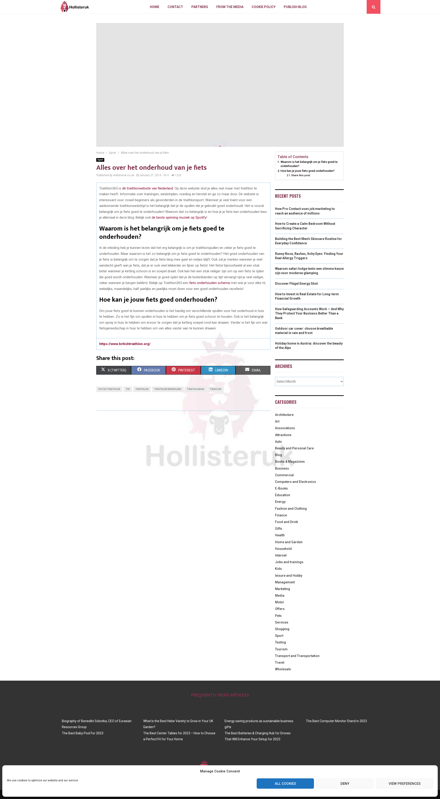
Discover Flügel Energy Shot (296, 283)
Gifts (278, 528)
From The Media (229, 7)
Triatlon (215, 389)
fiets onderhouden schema (209, 283)
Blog (278, 455)
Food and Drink (286, 522)
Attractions (283, 435)
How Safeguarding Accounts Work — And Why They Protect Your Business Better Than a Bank (309, 313)
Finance (281, 515)
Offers (280, 609)
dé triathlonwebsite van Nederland (147, 188)
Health (280, 535)
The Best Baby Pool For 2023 (82, 733)
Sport (100, 160)
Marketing (282, 589)
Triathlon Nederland (167, 389)
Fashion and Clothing (291, 508)
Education (282, 495)
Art (277, 421)
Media (279, 595)
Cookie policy (263, 7)
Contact (175, 7)
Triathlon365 (195, 389)
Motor (279, 602)
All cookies (285, 784)
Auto (278, 441)
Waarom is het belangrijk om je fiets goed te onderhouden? (309, 164)
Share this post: (301, 175)
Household (283, 549)
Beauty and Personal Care (294, 448)
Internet (280, 555)
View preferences (405, 784)
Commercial (284, 475)
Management (285, 582)
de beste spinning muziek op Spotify (179, 217)
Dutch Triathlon (109, 389)
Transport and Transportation (297, 656)
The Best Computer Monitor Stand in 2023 (336, 721)
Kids (278, 569)
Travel (279, 662)
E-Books (281, 488)
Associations (285, 428)
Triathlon (141, 389)
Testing (280, 642)
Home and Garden (288, 542)
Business (282, 468)
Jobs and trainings (289, 562)
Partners (199, 7)
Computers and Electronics (295, 482)
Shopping (282, 629)
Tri (128, 389)
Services (281, 622)
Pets (278, 616)
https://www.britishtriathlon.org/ (125, 344)
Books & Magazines (290, 461)
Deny (345, 784)
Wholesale (283, 669)
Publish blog (295, 7)
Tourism (281, 649)
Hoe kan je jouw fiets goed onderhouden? (307, 171)
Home (154, 7)
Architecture (284, 415)
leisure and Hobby (288, 575)
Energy (280, 502)
